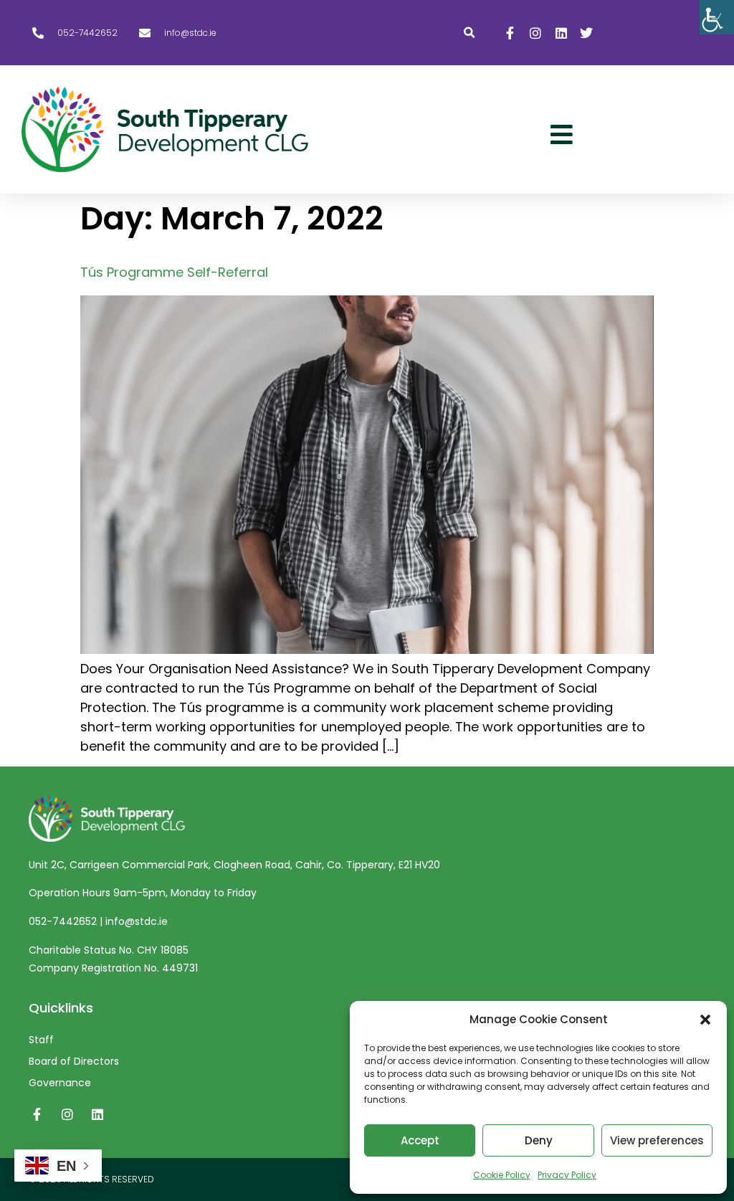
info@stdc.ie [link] (136, 921)
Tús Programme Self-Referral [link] (174, 272)
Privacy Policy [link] (567, 1175)
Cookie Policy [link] (501, 1175)
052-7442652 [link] (64, 921)
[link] (717, 17)
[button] (705, 1019)
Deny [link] (539, 1140)
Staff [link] (41, 1040)
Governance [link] (60, 1083)
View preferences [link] (657, 1140)
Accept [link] (420, 1140)
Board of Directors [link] (74, 1061)
